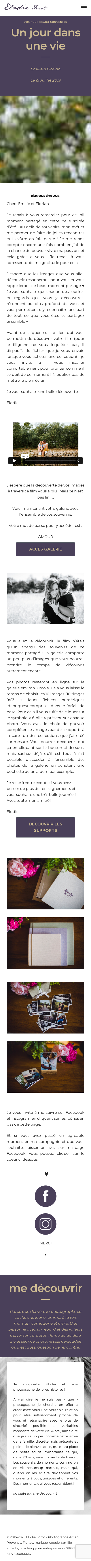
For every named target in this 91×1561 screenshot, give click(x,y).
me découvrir (44, 1493)
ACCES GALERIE (45, 549)
